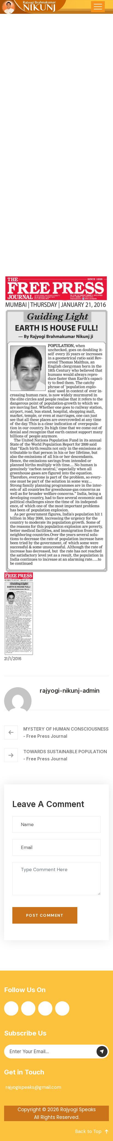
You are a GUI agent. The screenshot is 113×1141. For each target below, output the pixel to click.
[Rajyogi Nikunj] (33, 7)
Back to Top (88, 1131)
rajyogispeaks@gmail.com (33, 1087)
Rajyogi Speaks (78, 1109)
